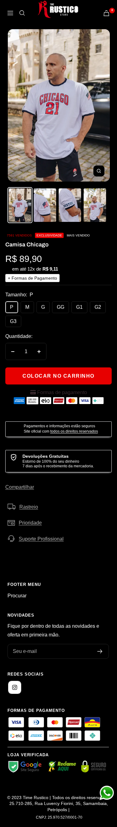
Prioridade (30, 522)
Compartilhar (19, 487)
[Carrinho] (106, 13)
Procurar (17, 595)
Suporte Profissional (41, 539)
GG (60, 307)
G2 (98, 307)
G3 (13, 321)
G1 (79, 307)
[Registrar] (100, 651)
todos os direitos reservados (74, 431)
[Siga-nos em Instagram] (14, 687)
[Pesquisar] (22, 13)
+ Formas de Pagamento (32, 278)
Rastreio (28, 507)
